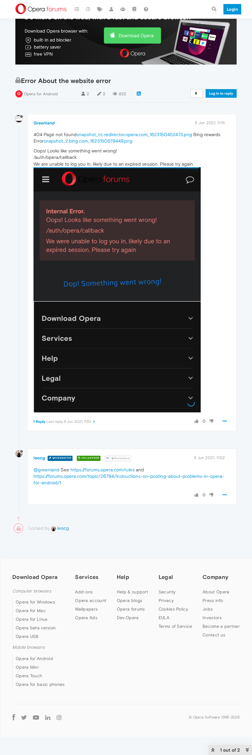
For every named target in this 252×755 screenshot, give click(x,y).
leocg (39, 457)
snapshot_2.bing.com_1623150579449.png (88, 141)
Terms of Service (175, 626)
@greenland (46, 469)
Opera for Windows (35, 602)
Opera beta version (36, 627)
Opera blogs (129, 600)
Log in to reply (221, 93)
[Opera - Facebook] (13, 717)
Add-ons (84, 591)
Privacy (166, 600)
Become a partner (221, 626)
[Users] (111, 9)
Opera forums (131, 609)
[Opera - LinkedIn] (47, 717)
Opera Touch (29, 675)
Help (123, 577)
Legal (166, 577)
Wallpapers (86, 609)
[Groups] (123, 9)
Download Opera (136, 35)
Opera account (90, 600)
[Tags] (100, 9)
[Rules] (134, 9)
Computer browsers (31, 591)
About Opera (216, 591)
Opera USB (27, 636)
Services (86, 577)
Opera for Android (41, 94)
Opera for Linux (32, 619)
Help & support (132, 591)
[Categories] (77, 9)
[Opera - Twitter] (24, 717)
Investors (212, 617)
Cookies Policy (173, 609)
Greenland (44, 122)
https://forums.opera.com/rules (102, 469)
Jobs (208, 609)
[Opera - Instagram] (59, 717)
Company (215, 577)
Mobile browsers (28, 647)
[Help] (146, 9)
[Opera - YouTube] (36, 717)
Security (167, 591)
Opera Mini (27, 667)
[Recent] (88, 9)
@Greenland (120, 458)
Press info (213, 600)
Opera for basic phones (40, 684)
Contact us (214, 634)
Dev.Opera (128, 617)
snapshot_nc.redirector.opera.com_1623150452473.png (134, 134)
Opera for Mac (31, 610)
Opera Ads (86, 617)
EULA (164, 617)
